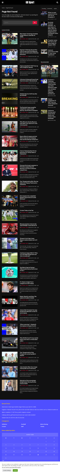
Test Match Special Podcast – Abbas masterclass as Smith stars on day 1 (29, 269)
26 (21, 454)
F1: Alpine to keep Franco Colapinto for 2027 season (27, 282)
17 (5, 451)
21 (38, 451)
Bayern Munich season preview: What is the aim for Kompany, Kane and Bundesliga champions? (29, 138)
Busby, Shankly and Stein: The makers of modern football (28, 297)
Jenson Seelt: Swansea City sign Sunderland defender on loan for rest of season (28, 311)
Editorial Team (24, 38)
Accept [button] (15, 470)
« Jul (3, 460)
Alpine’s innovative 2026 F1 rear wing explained (53, 52)
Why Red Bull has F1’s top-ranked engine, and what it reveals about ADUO (29, 339)
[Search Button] (35, 22)
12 (21, 448)
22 (46, 451)
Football (23, 424)
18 (13, 451)
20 (30, 451)
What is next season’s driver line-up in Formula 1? (52, 15)
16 (54, 448)
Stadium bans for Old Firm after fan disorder (13, 417)
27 (30, 454)
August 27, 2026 (32, 227)
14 (38, 448)
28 (38, 454)
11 (13, 448)
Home (3, 8)
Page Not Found (9, 8)
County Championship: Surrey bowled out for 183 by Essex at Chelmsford (28, 152)
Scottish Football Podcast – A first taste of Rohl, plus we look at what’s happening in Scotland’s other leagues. (53, 29)
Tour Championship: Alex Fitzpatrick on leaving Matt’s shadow (28, 354)
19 (21, 451)
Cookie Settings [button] (7, 470)
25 (13, 454)
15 (46, 448)
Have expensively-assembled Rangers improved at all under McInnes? (28, 197)
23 (54, 451)
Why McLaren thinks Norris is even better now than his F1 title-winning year (29, 123)
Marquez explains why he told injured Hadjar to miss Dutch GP (28, 224)
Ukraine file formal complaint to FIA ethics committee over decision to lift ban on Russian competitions (29, 168)
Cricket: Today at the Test (26, 210)
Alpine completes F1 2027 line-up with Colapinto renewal (29, 66)
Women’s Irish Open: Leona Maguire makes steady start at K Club (28, 240)
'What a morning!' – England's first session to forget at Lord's (28, 325)
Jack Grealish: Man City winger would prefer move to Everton (28, 367)
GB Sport (30, 2)
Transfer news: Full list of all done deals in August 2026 (52, 42)
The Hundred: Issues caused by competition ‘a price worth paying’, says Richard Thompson (29, 109)
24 (5, 454)
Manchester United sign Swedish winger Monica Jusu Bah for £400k (29, 35)
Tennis (42, 426)
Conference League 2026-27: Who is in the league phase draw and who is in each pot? (29, 254)
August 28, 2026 (32, 38)
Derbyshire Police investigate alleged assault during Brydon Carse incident (28, 382)
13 (30, 448)
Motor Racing (44, 424)
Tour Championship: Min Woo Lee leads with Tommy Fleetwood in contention (29, 183)
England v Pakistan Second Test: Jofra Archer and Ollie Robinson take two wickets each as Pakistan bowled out (29, 52)
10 (5, 448)
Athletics (4, 424)
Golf (22, 426)
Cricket (4, 426)
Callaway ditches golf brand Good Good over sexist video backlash (29, 80)
